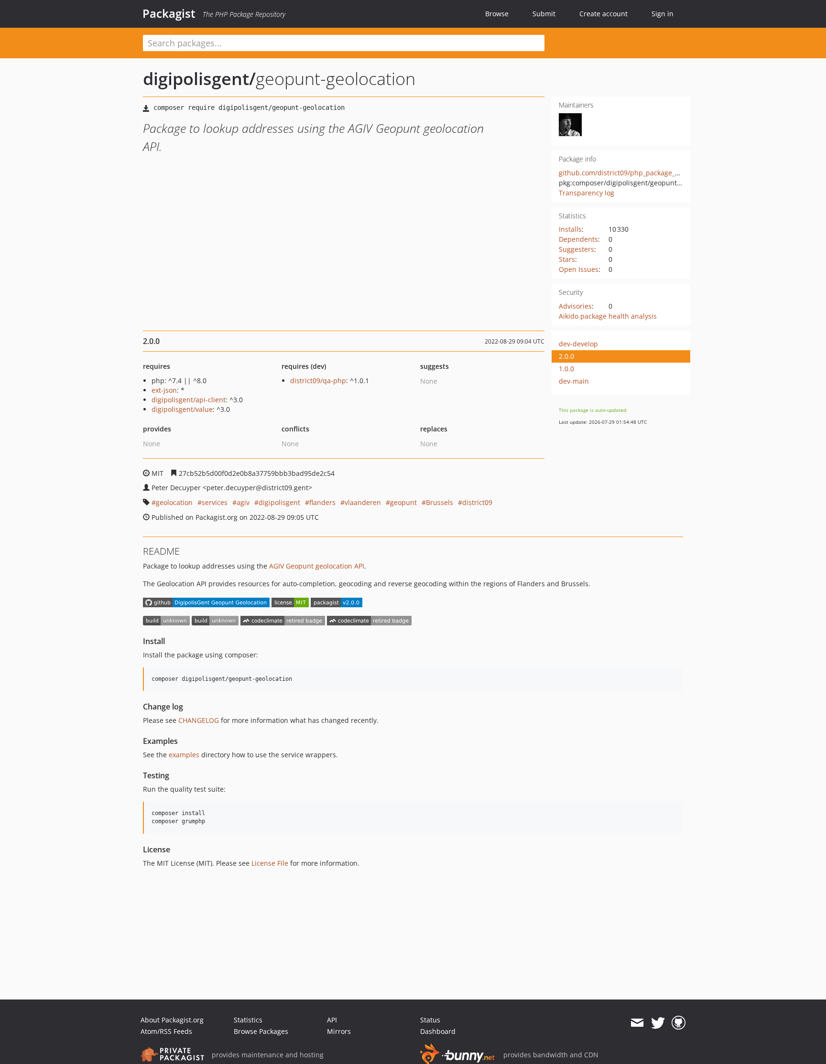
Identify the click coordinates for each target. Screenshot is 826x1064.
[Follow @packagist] (658, 1023)
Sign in (663, 13)
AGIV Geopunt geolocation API (316, 565)
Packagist (169, 13)
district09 (477, 502)
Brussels (439, 502)
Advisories (575, 306)
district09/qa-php (318, 380)
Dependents (578, 239)
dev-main (574, 381)
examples (184, 754)
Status (430, 1019)
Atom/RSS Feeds (166, 1031)
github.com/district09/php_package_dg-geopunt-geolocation (655, 172)
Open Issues (578, 269)
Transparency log (586, 192)
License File (269, 863)
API (332, 1019)
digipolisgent (279, 502)
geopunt (403, 502)
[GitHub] (678, 1023)
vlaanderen (363, 502)
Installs (570, 229)
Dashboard (438, 1031)
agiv (243, 502)
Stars (567, 259)
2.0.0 (566, 356)
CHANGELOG (198, 720)
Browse (497, 13)
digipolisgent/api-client (189, 399)
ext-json (164, 390)
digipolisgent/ (199, 78)
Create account (603, 13)
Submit (544, 13)
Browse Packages (261, 1031)
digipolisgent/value (182, 409)
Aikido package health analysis (608, 316)
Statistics (248, 1019)
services (215, 502)
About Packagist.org (172, 1019)
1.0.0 (566, 368)
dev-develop (578, 343)
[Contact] (637, 1023)
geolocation (174, 502)
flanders (322, 502)
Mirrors (339, 1031)
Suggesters (576, 249)
